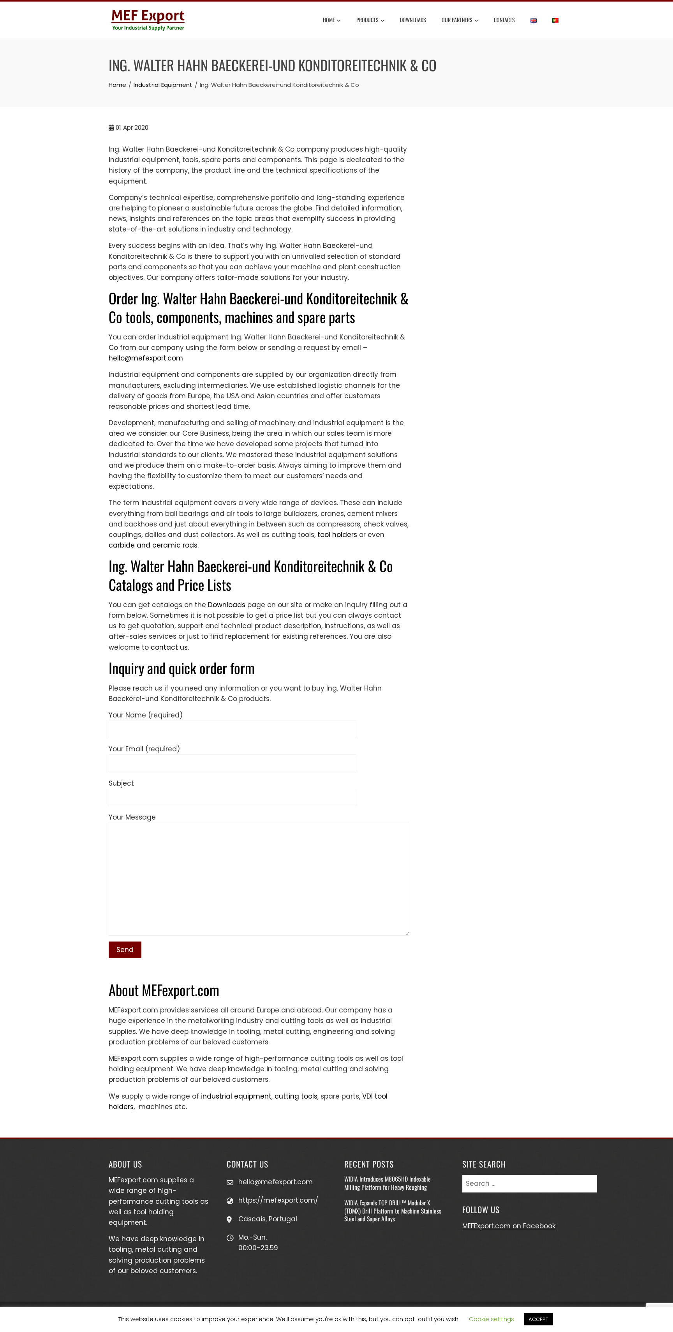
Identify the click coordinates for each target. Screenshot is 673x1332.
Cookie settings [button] (491, 1319)
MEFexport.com (133, 1180)
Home (329, 20)
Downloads (413, 20)
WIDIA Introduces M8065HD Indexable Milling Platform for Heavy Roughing (387, 1182)
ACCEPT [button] (538, 1319)
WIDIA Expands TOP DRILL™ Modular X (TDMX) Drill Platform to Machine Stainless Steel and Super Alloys (392, 1210)
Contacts (504, 20)
